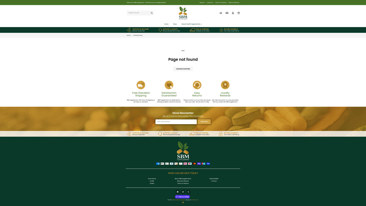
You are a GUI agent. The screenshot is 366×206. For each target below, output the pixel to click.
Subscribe (204, 122)
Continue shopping (183, 69)
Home (129, 35)
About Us (202, 2)
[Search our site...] (152, 13)
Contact (214, 181)
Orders (152, 183)
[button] (238, 13)
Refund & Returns (183, 181)
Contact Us (210, 2)
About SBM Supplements (183, 179)
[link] (137, 30)
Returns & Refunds (234, 2)
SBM (173, 200)
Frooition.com (194, 200)
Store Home (152, 179)
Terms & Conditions (221, 2)
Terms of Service (183, 183)
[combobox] (140, 13)
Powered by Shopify (180, 200)
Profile (152, 181)
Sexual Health (213, 179)
